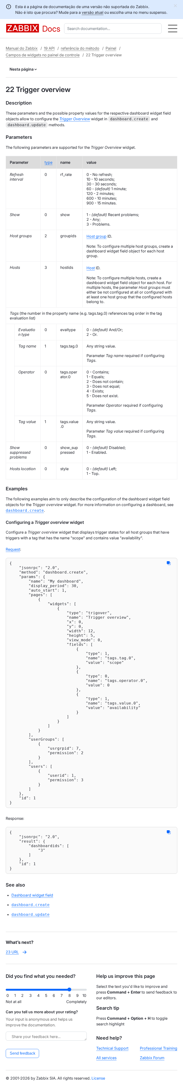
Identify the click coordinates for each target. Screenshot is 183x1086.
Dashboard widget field (32, 895)
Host (90, 267)
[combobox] (113, 28)
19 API (49, 48)
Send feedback (22, 1053)
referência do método (80, 48)
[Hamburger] (172, 28)
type (48, 162)
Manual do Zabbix (22, 48)
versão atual (92, 12)
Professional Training (158, 1048)
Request (13, 549)
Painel (111, 48)
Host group (96, 236)
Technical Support (112, 1048)
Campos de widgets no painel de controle (43, 55)
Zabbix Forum (152, 1057)
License (98, 1078)
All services (106, 1057)
